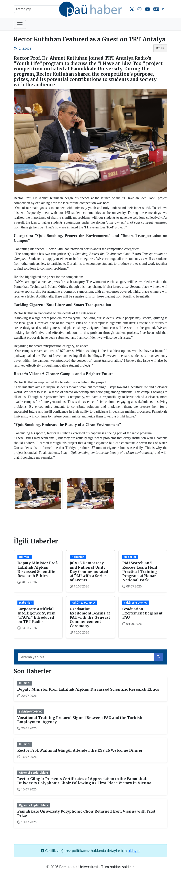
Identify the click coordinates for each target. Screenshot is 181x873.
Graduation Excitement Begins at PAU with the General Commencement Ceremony (90, 617)
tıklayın (134, 850)
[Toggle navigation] (20, 24)
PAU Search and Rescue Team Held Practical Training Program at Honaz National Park (139, 571)
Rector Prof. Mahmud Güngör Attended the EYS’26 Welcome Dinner (80, 750)
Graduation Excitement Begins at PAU (142, 613)
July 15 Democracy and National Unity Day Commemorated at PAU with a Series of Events (89, 571)
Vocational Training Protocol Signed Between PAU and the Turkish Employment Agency (79, 719)
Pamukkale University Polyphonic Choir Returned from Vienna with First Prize (86, 813)
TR (162, 48)
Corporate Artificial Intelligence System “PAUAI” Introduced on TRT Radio (36, 615)
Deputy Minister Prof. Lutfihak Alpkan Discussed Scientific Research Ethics (37, 569)
